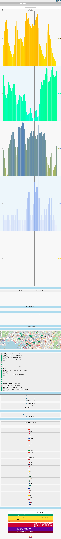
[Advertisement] (27, 299)
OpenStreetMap (56, 348)
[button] (21, 336)
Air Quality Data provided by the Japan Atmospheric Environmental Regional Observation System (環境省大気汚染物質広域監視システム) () (23, 308)
